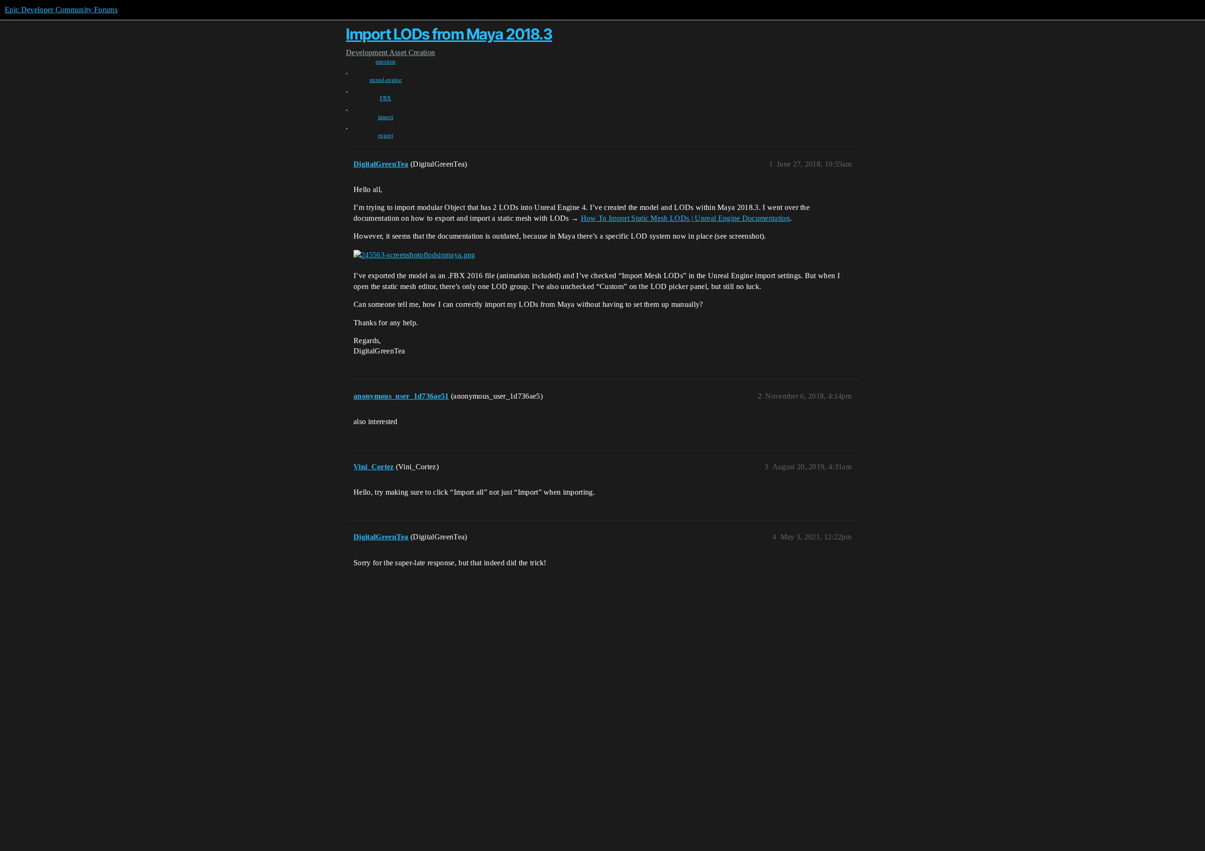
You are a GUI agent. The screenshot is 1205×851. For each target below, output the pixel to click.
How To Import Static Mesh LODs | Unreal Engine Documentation (685, 218)
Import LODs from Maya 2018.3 (449, 34)
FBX (386, 98)
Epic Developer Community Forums (61, 10)
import (386, 117)
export (385, 135)
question (386, 61)
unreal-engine (386, 80)
